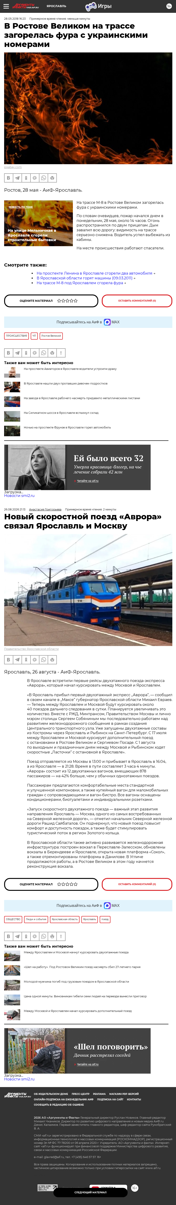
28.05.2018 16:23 (15, 18)
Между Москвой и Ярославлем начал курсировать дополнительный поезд (78, 1011)
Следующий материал (90, 1192)
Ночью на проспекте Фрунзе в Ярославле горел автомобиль (67, 427)
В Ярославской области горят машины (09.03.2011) (84, 278)
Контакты (134, 1099)
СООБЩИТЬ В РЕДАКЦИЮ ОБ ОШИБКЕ (59, 1104)
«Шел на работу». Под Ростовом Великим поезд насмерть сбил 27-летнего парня (82, 967)
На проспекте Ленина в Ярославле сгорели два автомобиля (94, 273)
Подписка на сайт (110, 1099)
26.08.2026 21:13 (14, 509)
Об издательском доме (51, 1094)
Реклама (99, 1094)
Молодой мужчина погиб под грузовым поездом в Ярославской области (76, 981)
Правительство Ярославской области (31, 649)
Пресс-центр (80, 1094)
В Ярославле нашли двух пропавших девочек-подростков (65, 383)
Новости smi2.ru (19, 495)
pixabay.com (13, 167)
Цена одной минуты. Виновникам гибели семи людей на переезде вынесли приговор (85, 996)
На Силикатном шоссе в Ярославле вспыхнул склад (61, 412)
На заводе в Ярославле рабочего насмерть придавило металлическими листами (82, 398)
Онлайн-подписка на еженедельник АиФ (64, 1099)
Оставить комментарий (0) (137, 300)
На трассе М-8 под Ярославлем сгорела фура (80, 283)
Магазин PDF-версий (124, 1094)
